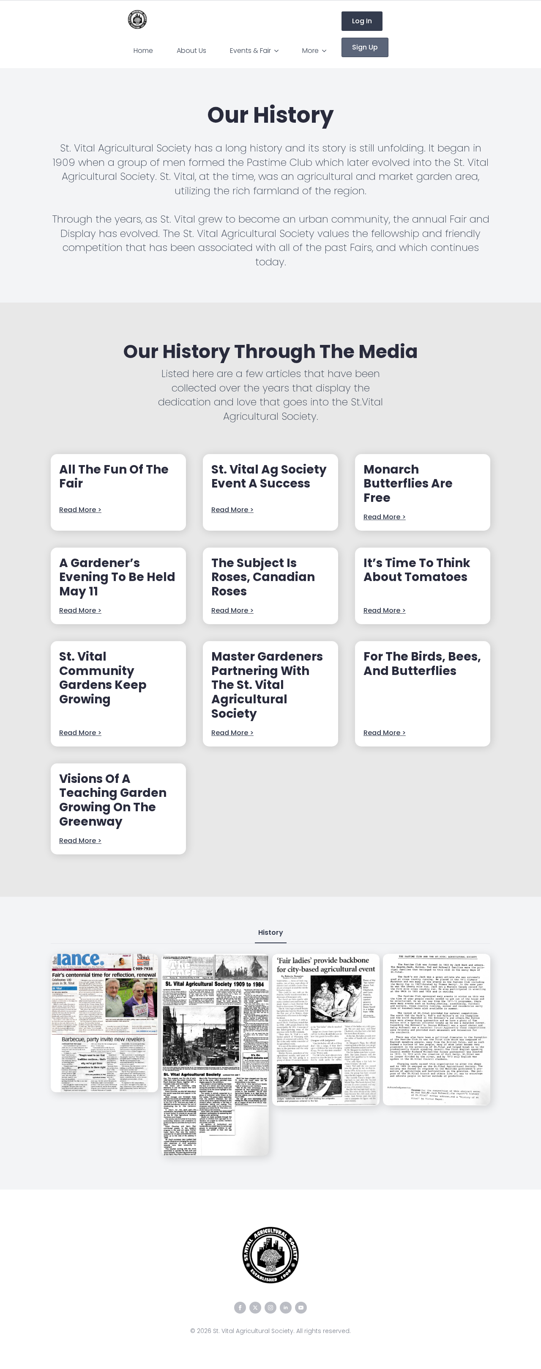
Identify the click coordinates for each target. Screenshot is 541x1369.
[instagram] (270, 1308)
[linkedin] (286, 1308)
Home (143, 50)
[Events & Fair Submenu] (278, 51)
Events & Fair (250, 50)
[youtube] (301, 1308)
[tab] (271, 932)
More (310, 50)
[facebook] (240, 1308)
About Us (191, 50)
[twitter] (255, 1308)
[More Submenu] (326, 51)
